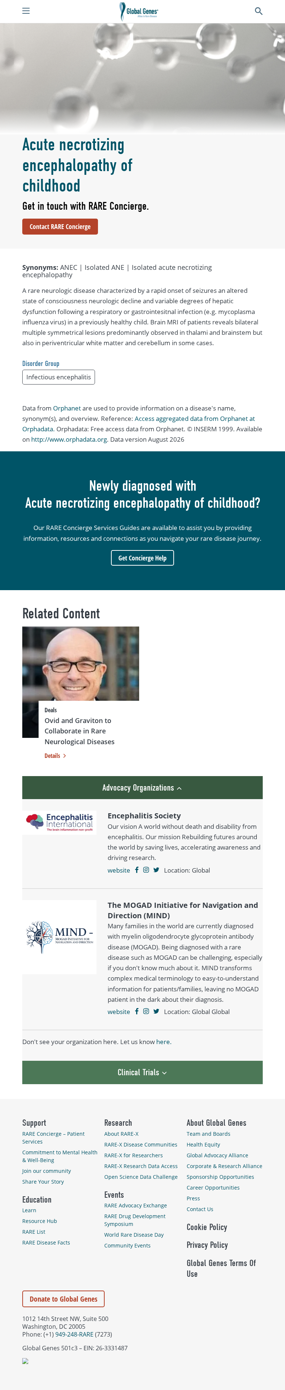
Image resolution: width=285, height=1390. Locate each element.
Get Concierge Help (142, 557)
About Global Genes (216, 1123)
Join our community (46, 1170)
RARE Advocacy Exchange (135, 1205)
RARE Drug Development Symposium (135, 1220)
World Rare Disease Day (134, 1234)
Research (118, 1123)
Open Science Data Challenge (141, 1176)
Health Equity (203, 1144)
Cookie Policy (207, 1227)
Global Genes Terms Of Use (221, 1268)
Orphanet (67, 408)
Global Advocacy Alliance (217, 1155)
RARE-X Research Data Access (141, 1166)
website (119, 870)
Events (114, 1195)
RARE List (33, 1231)
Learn (29, 1210)
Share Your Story (43, 1181)
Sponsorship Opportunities (220, 1176)
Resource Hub (39, 1220)
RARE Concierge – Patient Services (53, 1137)
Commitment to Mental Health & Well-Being (60, 1156)
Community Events (127, 1245)
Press (193, 1198)
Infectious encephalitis (58, 377)
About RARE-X (121, 1133)
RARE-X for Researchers (133, 1155)
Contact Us (200, 1209)
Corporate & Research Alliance (224, 1166)
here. (164, 1041)
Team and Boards (208, 1133)
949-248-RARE (74, 1334)
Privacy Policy (207, 1245)
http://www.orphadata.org (69, 439)
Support (34, 1123)
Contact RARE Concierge (60, 226)
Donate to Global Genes (63, 1299)
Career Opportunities (213, 1187)
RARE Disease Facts (46, 1242)
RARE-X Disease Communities (140, 1144)
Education (37, 1199)
